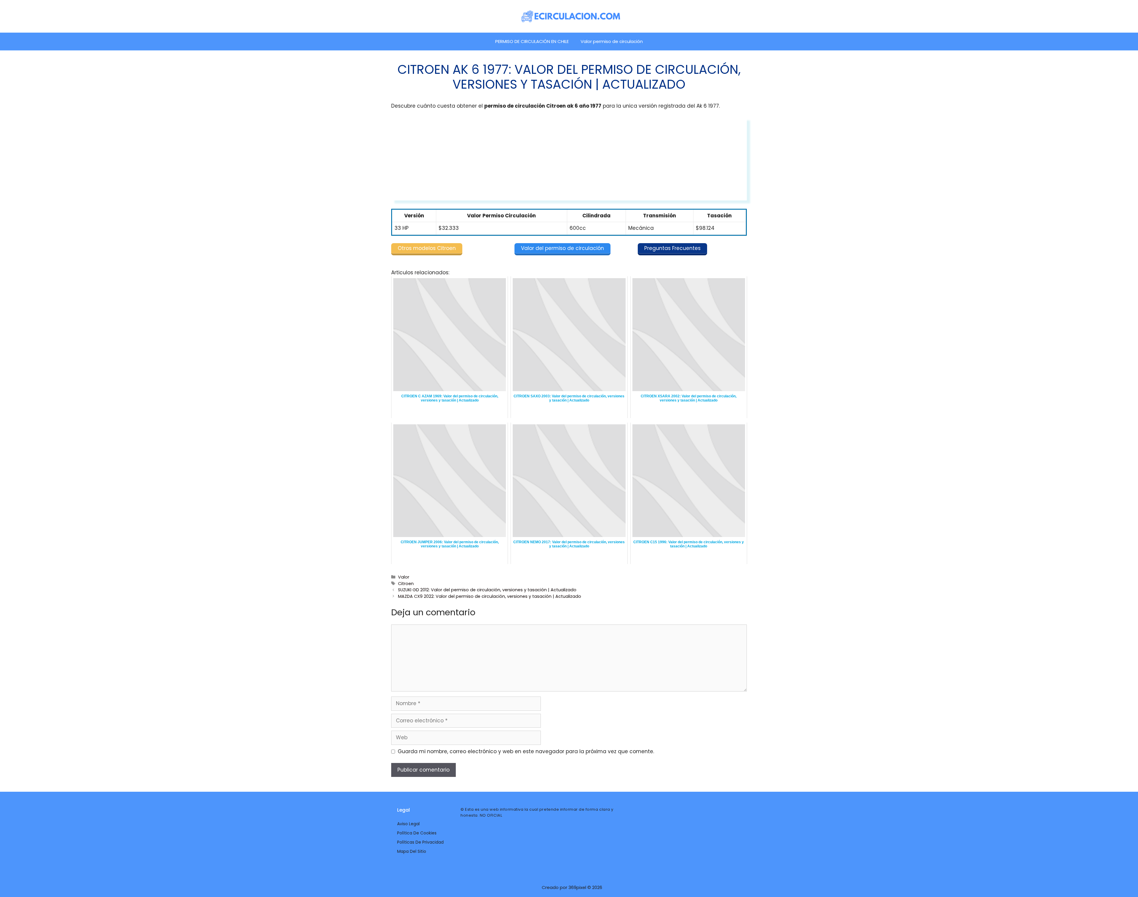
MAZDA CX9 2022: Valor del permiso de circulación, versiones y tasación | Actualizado (489, 596)
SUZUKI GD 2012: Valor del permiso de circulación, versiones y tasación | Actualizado (487, 590)
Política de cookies (417, 833)
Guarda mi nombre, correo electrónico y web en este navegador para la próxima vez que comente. (526, 751)
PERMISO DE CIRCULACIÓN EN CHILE (532, 41)
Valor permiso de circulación (612, 41)
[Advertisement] (569, 158)
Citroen (406, 584)
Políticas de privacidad (420, 842)
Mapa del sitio (411, 851)
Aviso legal (408, 824)
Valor (403, 577)
